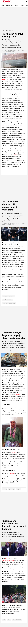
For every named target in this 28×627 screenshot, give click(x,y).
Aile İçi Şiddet (11, 489)
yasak (4, 79)
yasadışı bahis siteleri (7, 299)
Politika (8, 5)
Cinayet (18, 489)
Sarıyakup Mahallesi (8, 560)
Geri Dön (4, 9)
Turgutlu (11, 341)
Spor (12, 5)
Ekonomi (22, 5)
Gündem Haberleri (11, 30)
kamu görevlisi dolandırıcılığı (9, 303)
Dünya (16, 5)
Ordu (3, 532)
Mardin (4, 40)
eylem (4, 125)
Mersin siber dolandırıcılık (8, 296)
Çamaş (10, 532)
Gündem (3, 5)
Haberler (5, 30)
